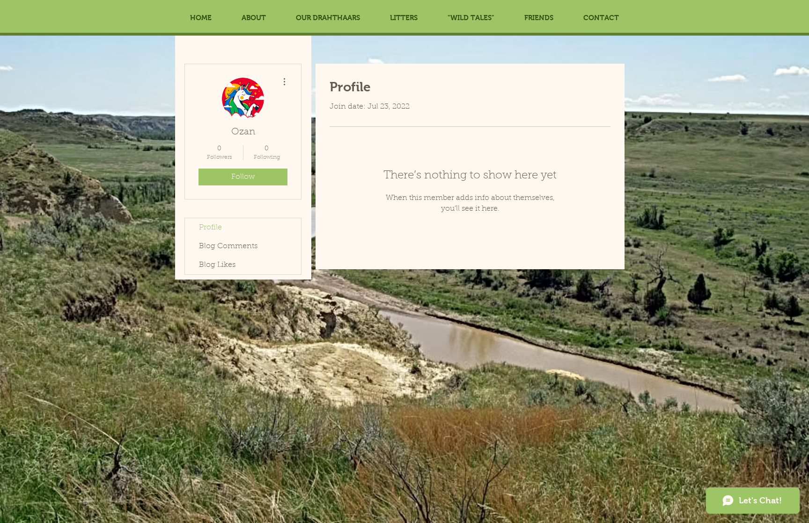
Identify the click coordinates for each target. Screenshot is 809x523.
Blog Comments (228, 246)
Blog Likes (217, 265)
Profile (210, 227)
